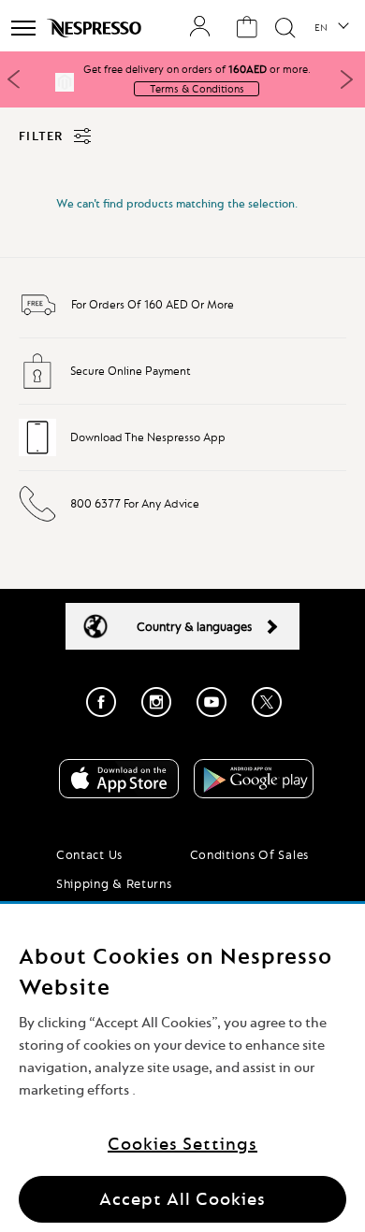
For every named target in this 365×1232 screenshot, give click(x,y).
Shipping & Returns (114, 883)
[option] (182, 82)
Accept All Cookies (182, 1199)
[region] (182, 1068)
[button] (331, 28)
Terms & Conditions (197, 88)
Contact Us (89, 854)
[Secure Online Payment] (37, 386)
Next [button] (346, 79)
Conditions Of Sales (249, 854)
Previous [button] (14, 79)
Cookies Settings (182, 1143)
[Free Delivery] (38, 319)
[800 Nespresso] (37, 518)
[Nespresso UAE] (96, 28)
